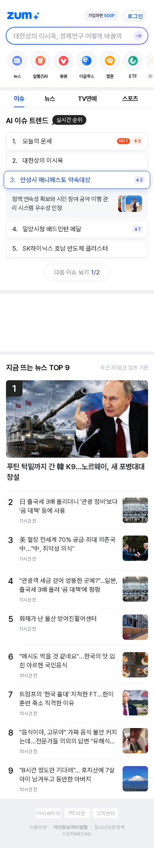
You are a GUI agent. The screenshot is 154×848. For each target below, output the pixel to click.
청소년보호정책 (109, 827)
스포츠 (130, 98)
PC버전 (77, 813)
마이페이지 (48, 813)
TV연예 (87, 98)
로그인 (135, 16)
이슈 (19, 98)
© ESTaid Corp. (77, 833)
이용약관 (38, 827)
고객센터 (105, 813)
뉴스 (49, 98)
